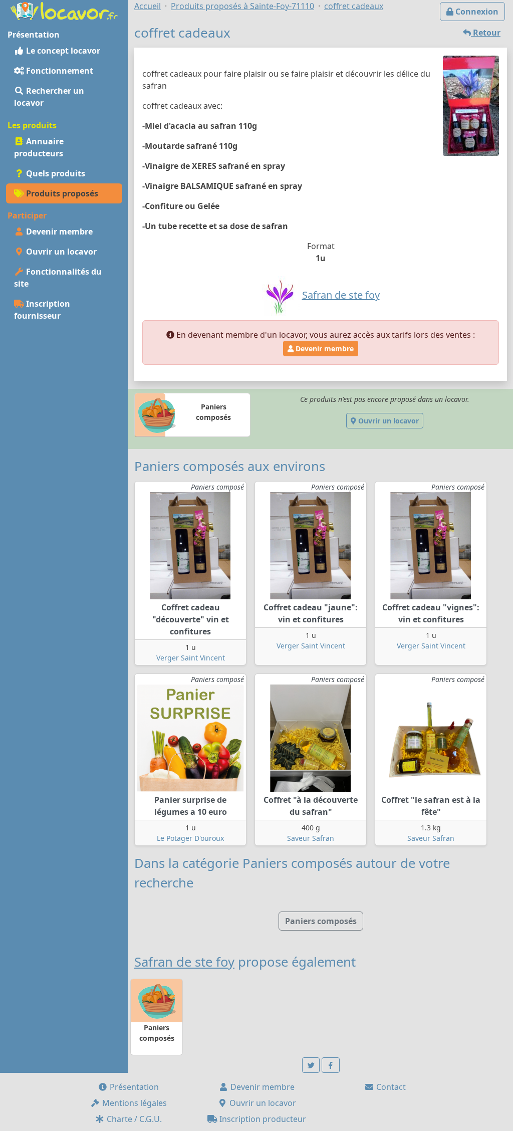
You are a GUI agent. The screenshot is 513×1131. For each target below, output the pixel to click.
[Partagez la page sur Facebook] (331, 1065)
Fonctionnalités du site (58, 277)
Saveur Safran (310, 838)
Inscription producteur (261, 1118)
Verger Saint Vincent (190, 657)
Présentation (133, 1086)
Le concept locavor (62, 50)
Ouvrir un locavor (60, 251)
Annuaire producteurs (39, 147)
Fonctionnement (58, 70)
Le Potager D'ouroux (190, 838)
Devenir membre (58, 231)
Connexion (475, 11)
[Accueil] (64, 10)
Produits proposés (61, 193)
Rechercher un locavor (49, 96)
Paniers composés (321, 921)
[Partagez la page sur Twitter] (311, 1065)
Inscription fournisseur (42, 309)
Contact (390, 1086)
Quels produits (54, 173)
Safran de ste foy (184, 962)
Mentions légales (133, 1102)
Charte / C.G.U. (133, 1118)
